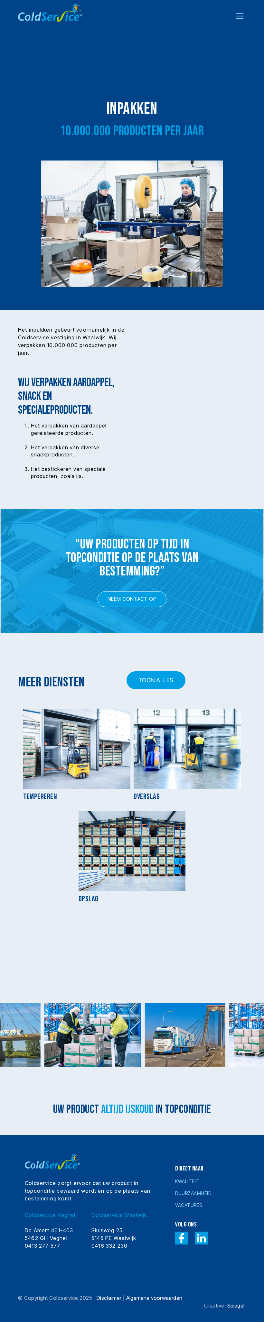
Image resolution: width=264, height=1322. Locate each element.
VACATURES (188, 1205)
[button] (239, 12)
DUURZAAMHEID (193, 1193)
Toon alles (156, 680)
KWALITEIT (187, 1181)
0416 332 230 (109, 1246)
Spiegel (235, 1305)
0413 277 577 (42, 1246)
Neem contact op (132, 599)
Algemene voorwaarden (154, 1298)
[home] (50, 12)
